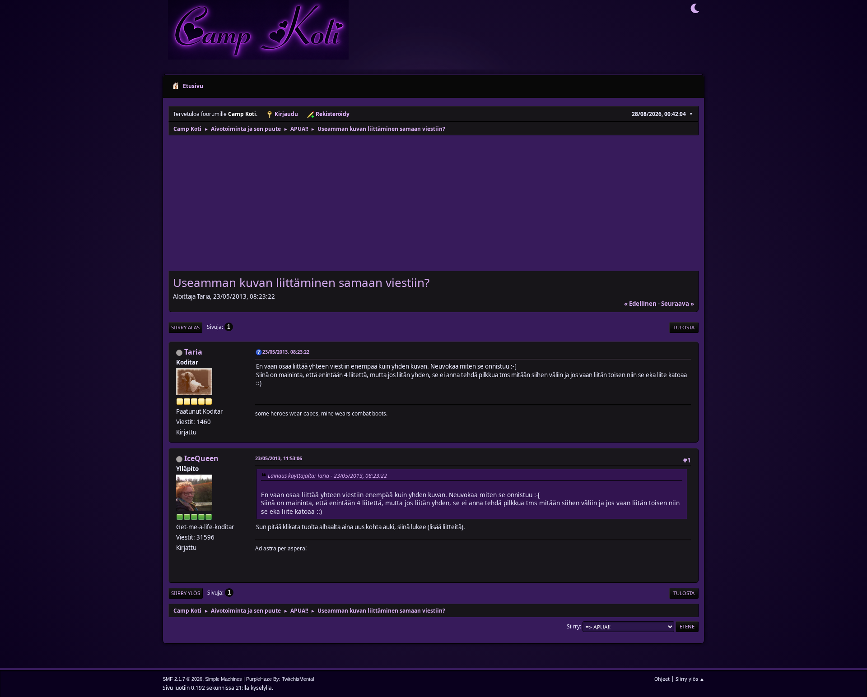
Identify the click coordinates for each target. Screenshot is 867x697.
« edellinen (640, 304)
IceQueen (201, 458)
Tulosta (684, 327)
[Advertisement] (433, 204)
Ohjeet (662, 678)
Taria (193, 352)
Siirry (573, 626)
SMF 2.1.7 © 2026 (182, 679)
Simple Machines (223, 679)
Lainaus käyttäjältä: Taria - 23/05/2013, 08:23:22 (327, 476)
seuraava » (677, 304)
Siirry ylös (185, 593)
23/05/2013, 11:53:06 (278, 458)
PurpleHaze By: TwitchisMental (280, 679)
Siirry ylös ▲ (690, 678)
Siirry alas (185, 327)
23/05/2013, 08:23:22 (285, 351)
